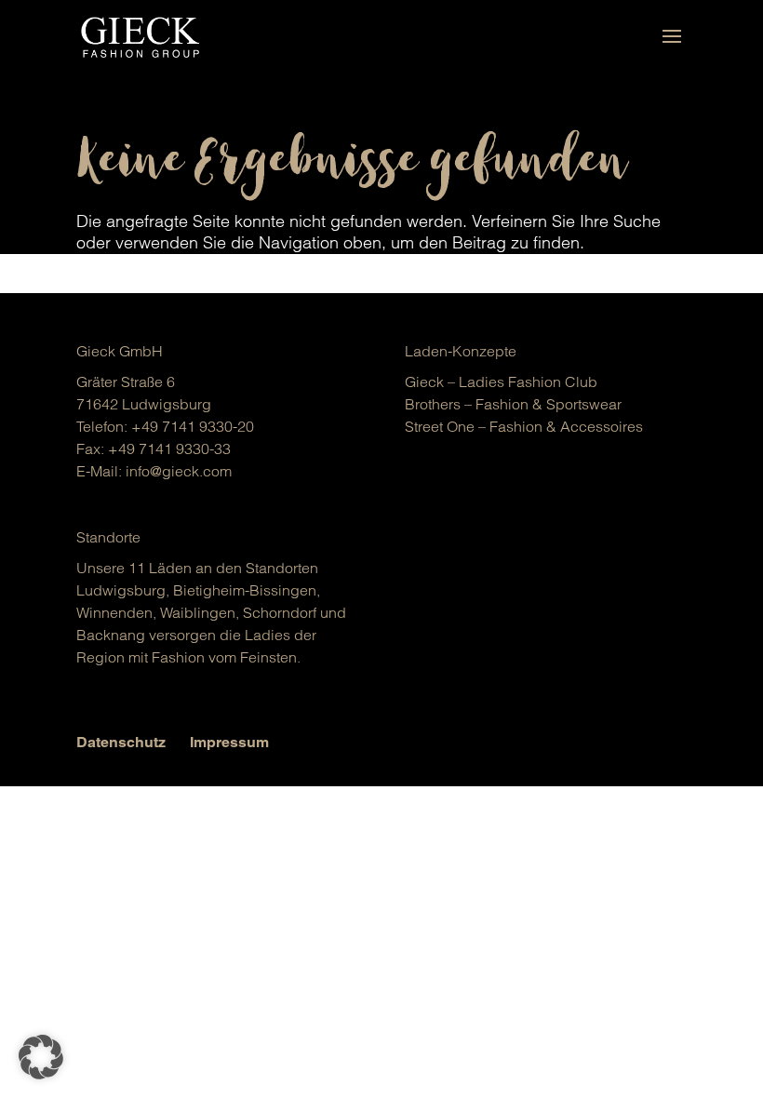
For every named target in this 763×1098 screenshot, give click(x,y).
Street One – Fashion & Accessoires (524, 426)
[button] (41, 1057)
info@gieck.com (179, 471)
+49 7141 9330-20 (192, 426)
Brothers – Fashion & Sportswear (513, 404)
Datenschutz (121, 742)
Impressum (229, 742)
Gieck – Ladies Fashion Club (501, 381)
